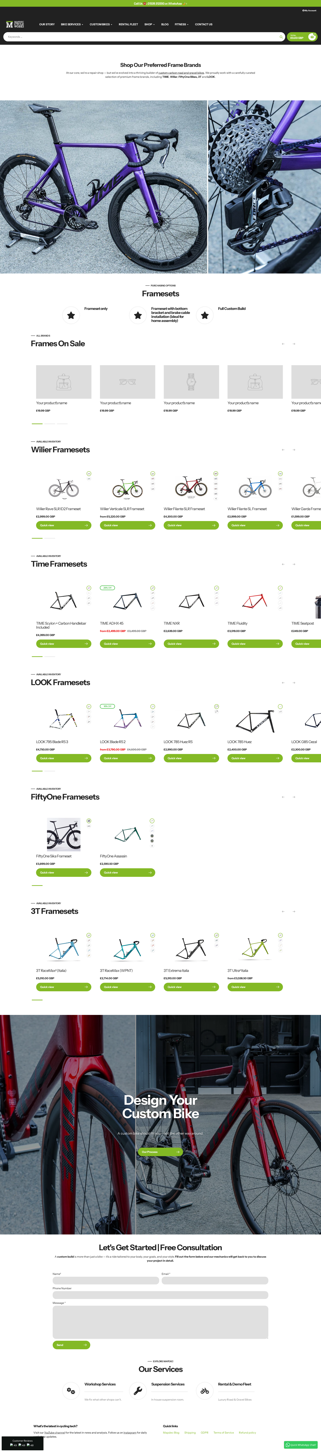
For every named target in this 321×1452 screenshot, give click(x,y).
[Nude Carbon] (88, 598)
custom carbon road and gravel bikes (181, 72)
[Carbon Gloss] (216, 588)
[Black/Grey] (88, 820)
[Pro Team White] (280, 706)
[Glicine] (280, 940)
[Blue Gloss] (280, 473)
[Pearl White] (88, 593)
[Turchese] (152, 935)
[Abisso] (216, 945)
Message (59, 1303)
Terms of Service (223, 1432)
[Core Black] (152, 483)
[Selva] (216, 940)
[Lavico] (280, 935)
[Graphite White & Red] (215, 488)
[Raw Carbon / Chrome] (216, 711)
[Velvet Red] (152, 478)
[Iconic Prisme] (88, 711)
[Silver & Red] (88, 706)
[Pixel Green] (88, 478)
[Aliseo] (152, 950)
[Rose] (152, 603)
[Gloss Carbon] (152, 588)
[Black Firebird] (152, 721)
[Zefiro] (152, 945)
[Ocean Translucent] (152, 711)
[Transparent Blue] (216, 593)
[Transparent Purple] (216, 603)
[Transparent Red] (216, 598)
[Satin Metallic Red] (280, 588)
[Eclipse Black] (280, 483)
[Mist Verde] (216, 706)
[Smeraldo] (88, 945)
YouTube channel (54, 1432)
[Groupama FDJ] (152, 488)
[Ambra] (88, 955)
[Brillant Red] (88, 603)
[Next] (294, 344)
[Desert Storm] (151, 840)
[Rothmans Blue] (151, 830)
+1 (216, 498)
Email (166, 1274)
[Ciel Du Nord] (152, 706)
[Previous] (283, 344)
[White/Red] (280, 478)
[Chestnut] (152, 593)
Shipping (190, 1432)
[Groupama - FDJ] (215, 483)
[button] (22, 1443)
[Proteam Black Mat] (88, 721)
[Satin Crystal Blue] (280, 593)
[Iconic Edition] (152, 716)
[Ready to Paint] (280, 608)
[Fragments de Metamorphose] (215, 493)
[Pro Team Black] (280, 711)
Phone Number (62, 1288)
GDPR (204, 1432)
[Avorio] (280, 945)
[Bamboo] (280, 950)
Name (57, 1274)
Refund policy (247, 1432)
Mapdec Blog (171, 1432)
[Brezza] (88, 950)
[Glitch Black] (88, 473)
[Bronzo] (152, 940)
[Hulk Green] (152, 473)
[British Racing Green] (151, 825)
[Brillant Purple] (88, 588)
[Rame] (88, 940)
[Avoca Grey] (151, 835)
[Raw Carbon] (151, 820)
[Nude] (280, 598)
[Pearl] (280, 603)
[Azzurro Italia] (215, 478)
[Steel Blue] (152, 598)
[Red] (280, 488)
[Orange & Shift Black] (88, 716)
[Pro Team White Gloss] (152, 726)
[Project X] (88, 935)
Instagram (130, 1432)
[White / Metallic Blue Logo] (88, 825)
